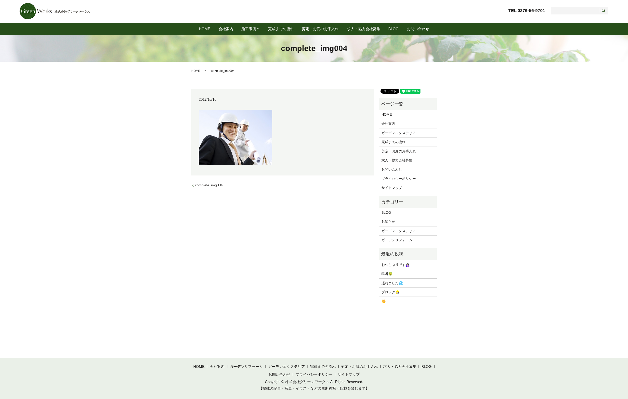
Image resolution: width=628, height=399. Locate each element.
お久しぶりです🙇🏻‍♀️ (395, 265)
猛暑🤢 (386, 274)
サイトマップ (391, 188)
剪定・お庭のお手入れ (320, 29)
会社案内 (226, 29)
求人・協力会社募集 (363, 29)
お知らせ (388, 222)
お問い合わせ (418, 29)
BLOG (393, 29)
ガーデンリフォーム (396, 240)
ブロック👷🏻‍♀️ (390, 292)
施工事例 (248, 29)
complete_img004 (209, 185)
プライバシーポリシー (398, 179)
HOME (204, 29)
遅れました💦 (392, 283)
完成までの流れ (281, 29)
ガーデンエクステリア (398, 133)
